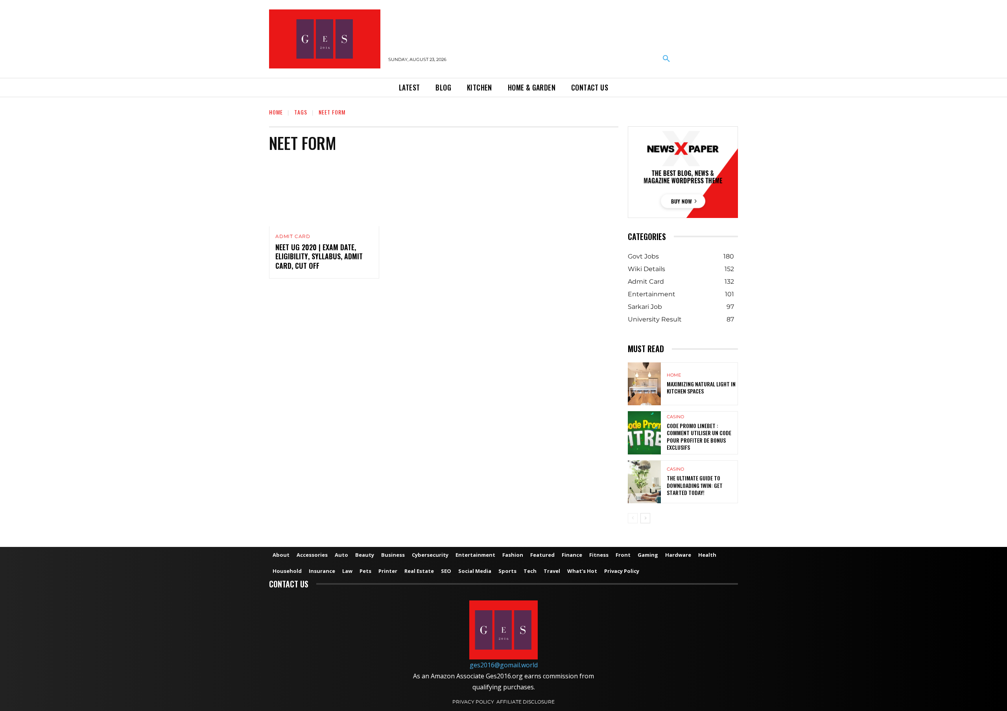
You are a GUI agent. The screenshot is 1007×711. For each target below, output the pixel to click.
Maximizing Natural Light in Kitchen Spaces (701, 387)
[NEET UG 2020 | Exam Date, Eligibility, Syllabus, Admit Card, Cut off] (324, 193)
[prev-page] (633, 518)
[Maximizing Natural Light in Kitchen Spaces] (644, 383)
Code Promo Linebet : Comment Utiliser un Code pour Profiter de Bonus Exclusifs (699, 436)
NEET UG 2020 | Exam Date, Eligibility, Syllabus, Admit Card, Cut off (319, 256)
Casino (675, 417)
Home (276, 112)
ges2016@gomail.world (504, 665)
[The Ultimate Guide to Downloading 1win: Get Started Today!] (644, 481)
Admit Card (292, 236)
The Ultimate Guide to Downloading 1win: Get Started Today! (695, 485)
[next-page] (645, 518)
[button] (666, 59)
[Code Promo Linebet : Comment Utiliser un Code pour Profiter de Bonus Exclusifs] (644, 432)
